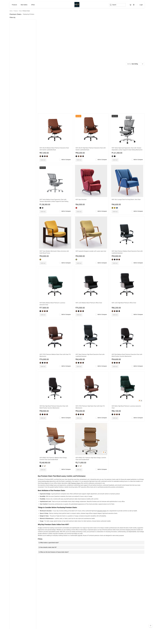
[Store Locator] (134, 5)
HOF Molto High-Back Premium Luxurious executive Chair (126, 407)
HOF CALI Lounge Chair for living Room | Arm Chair (126, 199)
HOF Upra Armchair (81, 199)
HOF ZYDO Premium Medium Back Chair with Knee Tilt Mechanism (55, 355)
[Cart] (130, 5)
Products (14, 5)
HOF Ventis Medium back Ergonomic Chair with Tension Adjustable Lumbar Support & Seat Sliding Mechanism (54, 200)
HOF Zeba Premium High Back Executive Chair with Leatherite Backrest (90, 355)
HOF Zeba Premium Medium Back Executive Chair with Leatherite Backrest (127, 252)
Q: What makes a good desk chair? (49, 542)
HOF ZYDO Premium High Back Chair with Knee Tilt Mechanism (90, 407)
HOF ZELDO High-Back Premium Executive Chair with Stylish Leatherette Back (91, 149)
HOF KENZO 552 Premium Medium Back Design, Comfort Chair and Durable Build (53, 458)
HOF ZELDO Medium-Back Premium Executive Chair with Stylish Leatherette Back (54, 149)
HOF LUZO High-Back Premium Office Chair (124, 303)
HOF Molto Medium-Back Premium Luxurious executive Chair (52, 303)
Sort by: (129, 64)
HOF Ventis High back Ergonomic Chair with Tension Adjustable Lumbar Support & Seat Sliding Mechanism (127, 149)
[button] (14, 5)
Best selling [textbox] (135, 64)
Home (11, 10)
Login (141, 5)
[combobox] (137, 64)
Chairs (20, 10)
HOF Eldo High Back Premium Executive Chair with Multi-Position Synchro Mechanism (54, 407)
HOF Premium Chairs (74, 483)
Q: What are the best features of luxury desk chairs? (54, 552)
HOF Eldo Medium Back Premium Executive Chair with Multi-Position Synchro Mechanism (127, 355)
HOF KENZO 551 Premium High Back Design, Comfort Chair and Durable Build (91, 458)
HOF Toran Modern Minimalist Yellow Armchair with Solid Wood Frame (54, 252)
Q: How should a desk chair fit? (48, 547)
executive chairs (101, 511)
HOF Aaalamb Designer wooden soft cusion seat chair (91, 251)
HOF (40, 528)
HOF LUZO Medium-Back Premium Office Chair (89, 303)
